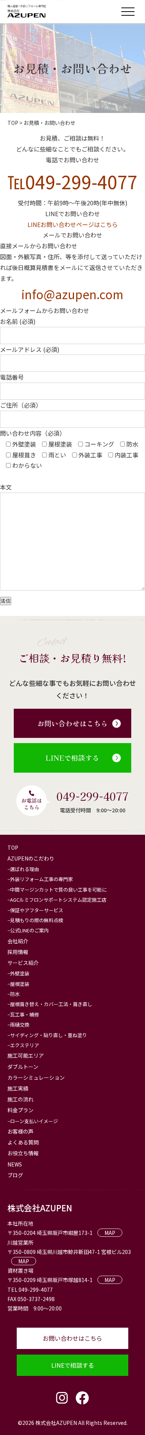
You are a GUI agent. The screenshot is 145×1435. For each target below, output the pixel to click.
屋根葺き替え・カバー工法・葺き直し (51, 1004)
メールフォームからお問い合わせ (44, 310)
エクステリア (24, 1045)
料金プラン (20, 1110)
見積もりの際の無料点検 (36, 920)
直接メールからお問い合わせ (38, 245)
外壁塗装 (19, 973)
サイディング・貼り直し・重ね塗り (48, 1035)
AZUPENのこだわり (30, 858)
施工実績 (17, 1088)
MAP (109, 1232)
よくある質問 (23, 1142)
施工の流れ (20, 1099)
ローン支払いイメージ (34, 1121)
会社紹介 (17, 941)
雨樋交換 (19, 1024)
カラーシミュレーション (36, 1077)
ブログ (15, 1175)
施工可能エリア (25, 1055)
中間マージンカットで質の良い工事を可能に (58, 889)
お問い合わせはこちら (72, 723)
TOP (12, 847)
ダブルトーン (22, 1066)
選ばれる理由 (24, 869)
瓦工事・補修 (24, 1014)
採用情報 (17, 952)
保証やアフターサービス (36, 910)
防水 (15, 993)
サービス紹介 (23, 962)
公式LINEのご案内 (29, 930)
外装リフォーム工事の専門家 (41, 879)
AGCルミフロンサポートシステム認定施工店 (58, 899)
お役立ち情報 (23, 1153)
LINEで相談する (72, 757)
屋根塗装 (19, 983)
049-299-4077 (93, 796)
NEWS (14, 1164)
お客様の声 (20, 1131)
